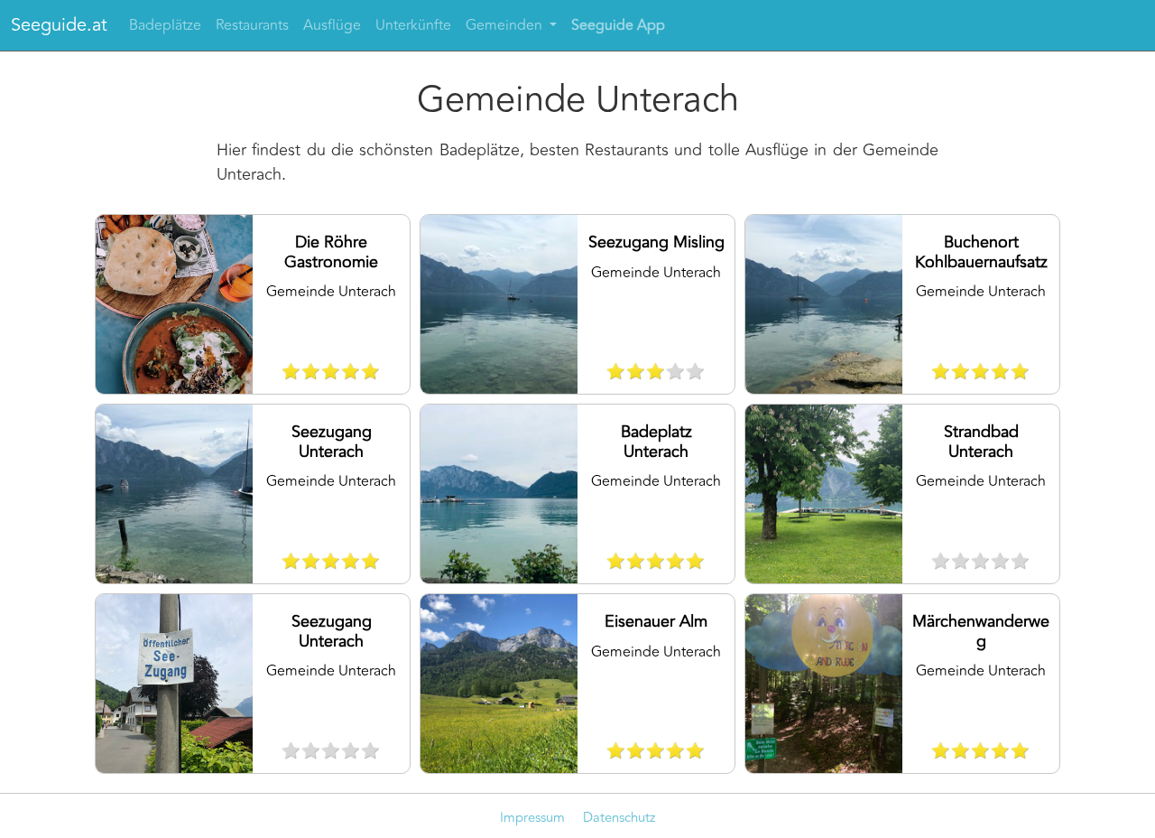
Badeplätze (165, 25)
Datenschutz (619, 817)
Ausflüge (332, 25)
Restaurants (252, 25)
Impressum (532, 817)
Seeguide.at (59, 25)
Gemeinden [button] (506, 25)
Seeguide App (618, 25)
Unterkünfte (413, 25)
